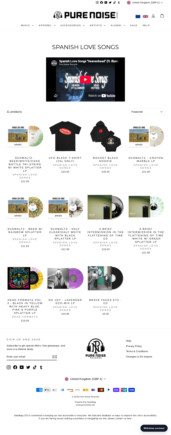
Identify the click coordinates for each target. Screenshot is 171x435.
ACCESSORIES (71, 25)
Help (128, 340)
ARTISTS (96, 25)
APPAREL (46, 25)
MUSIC (26, 25)
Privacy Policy (134, 346)
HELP (146, 25)
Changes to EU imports (139, 356)
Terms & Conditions (137, 351)
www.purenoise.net (85, 405)
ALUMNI (117, 25)
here (129, 418)
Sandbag (91, 402)
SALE (133, 25)
